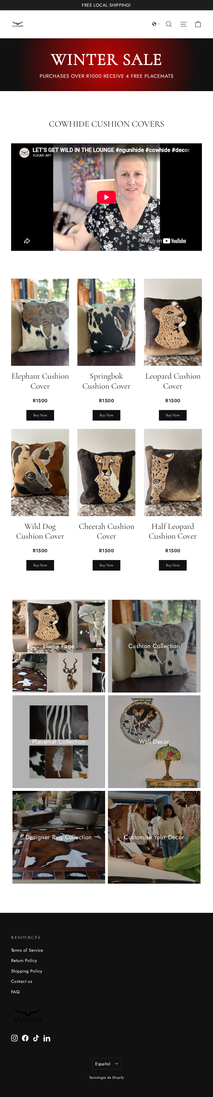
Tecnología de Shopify (106, 1077)
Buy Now (40, 415)
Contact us (21, 981)
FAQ (15, 992)
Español (103, 1064)
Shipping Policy (26, 971)
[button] (156, 24)
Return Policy (24, 960)
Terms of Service (27, 950)
